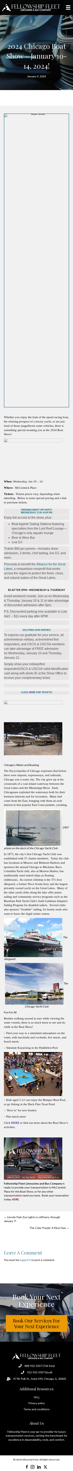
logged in (25, 1260)
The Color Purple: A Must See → (49, 1227)
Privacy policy (36, 1403)
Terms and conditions (36, 1409)
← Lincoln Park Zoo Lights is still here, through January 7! (32, 1219)
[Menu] (68, 8)
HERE (15, 1122)
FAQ (36, 1397)
